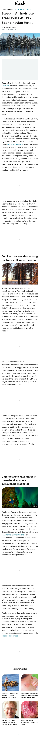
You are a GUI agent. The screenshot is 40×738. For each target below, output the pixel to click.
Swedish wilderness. (10, 636)
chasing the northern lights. (13, 535)
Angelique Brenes (10, 27)
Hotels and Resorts (23, 9)
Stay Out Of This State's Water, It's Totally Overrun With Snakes (10, 695)
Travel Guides (7, 9)
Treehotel (6, 86)
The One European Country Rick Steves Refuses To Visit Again (9, 722)
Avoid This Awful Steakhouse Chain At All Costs (29, 722)
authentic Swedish (15, 144)
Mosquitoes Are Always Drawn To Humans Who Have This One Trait (29, 695)
